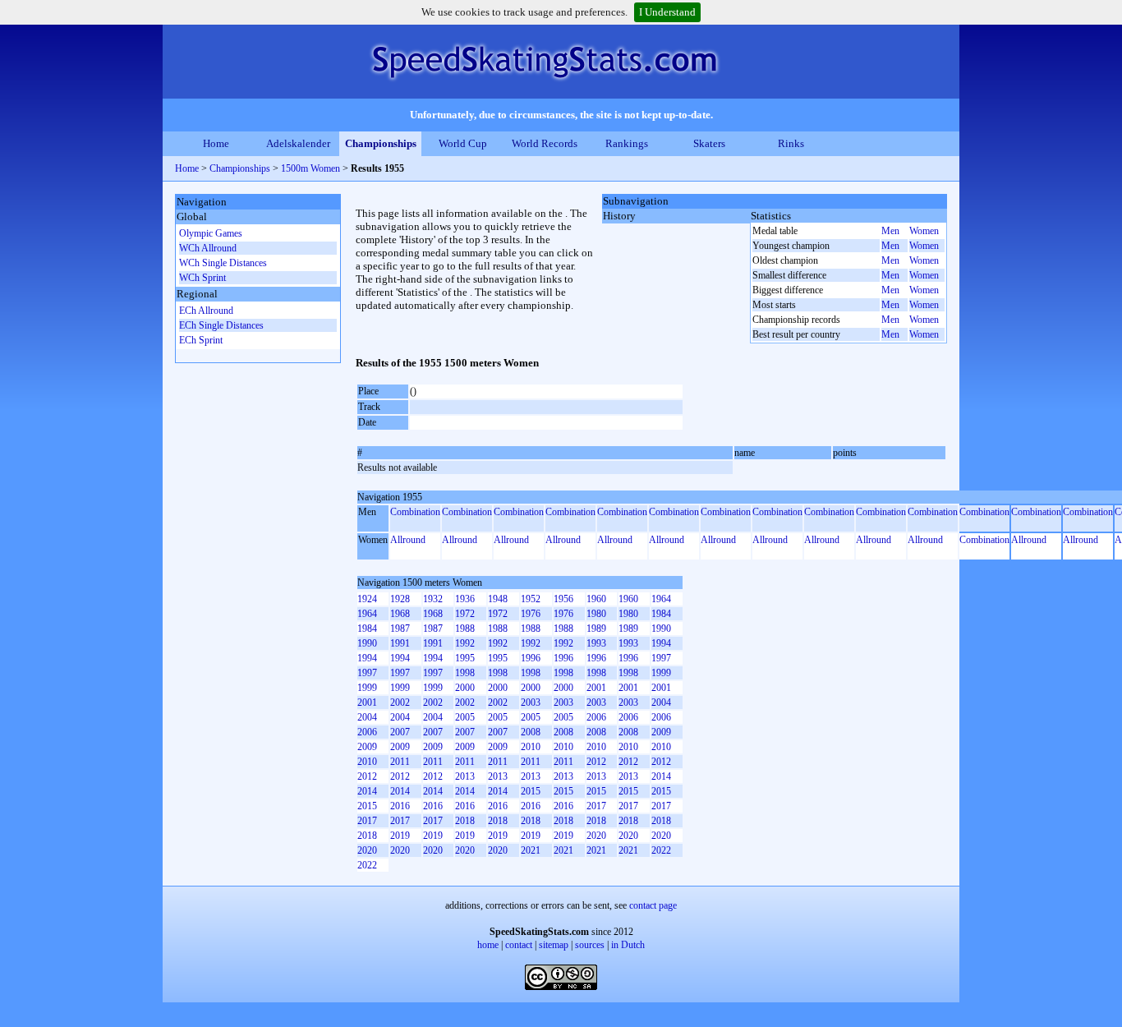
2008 (530, 732)
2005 (465, 717)
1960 (596, 599)
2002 (400, 702)
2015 (530, 791)
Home (216, 143)
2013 (465, 776)
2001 (596, 687)
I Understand (667, 12)
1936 (465, 599)
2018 (465, 821)
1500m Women (310, 168)
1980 (596, 613)
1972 (465, 613)
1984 (661, 613)
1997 (661, 658)
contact (518, 945)
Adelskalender (298, 143)
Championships (380, 143)
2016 (400, 806)
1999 (661, 673)
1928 (400, 599)
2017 (596, 806)
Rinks (791, 143)
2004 (661, 702)
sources (590, 945)
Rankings (626, 143)
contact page (653, 905)
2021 (530, 850)
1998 (465, 673)
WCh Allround (208, 248)
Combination (415, 512)
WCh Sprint (202, 277)
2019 (400, 835)
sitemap (553, 945)
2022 (661, 850)
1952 (530, 599)
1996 (530, 658)
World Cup (463, 143)
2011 (400, 761)
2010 (530, 747)
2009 (661, 732)
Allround (407, 540)
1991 (400, 643)
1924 (367, 599)
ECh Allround (206, 310)
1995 (465, 658)
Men (890, 231)
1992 (465, 643)
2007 (400, 732)
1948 (498, 599)
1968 (400, 613)
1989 (596, 628)
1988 (465, 628)
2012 (596, 761)
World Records (544, 143)
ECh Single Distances (221, 325)
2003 (530, 702)
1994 (661, 643)
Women (924, 231)
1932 (433, 599)
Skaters (709, 143)
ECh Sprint (201, 340)
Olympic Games (210, 233)
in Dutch (628, 945)
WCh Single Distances (223, 263)
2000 (465, 687)
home (488, 945)
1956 (563, 599)
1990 (661, 628)
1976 (530, 613)
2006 (596, 717)
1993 (596, 643)
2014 (661, 776)
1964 (661, 599)
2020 (596, 835)
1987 (400, 628)
